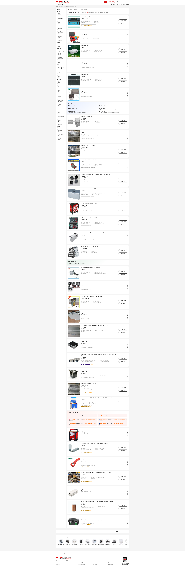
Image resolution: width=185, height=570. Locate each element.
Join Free (127, 1)
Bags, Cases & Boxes (62, 6)
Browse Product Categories (96, 560)
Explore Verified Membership (82, 562)
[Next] (127, 531)
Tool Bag (67, 6)
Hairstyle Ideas (65, 553)
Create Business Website (81, 564)
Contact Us (110, 560)
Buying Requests (83, 9)
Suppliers (76, 9)
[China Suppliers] (62, 2)
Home (57, 6)
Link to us (109, 562)
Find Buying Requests (81, 560)
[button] (58, 541)
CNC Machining (70, 553)
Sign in (124, 1)
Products (70, 9)
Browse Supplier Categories (96, 562)
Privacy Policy (110, 564)
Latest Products (94, 564)
